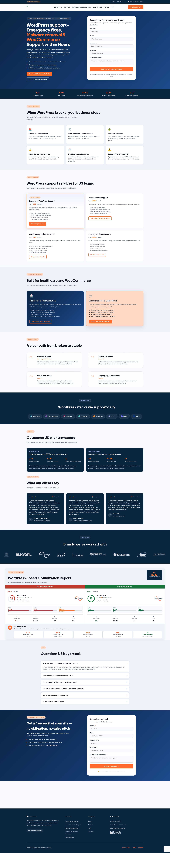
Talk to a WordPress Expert (38, 80)
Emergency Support (72, 821)
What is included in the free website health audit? (60, 663)
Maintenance (70, 837)
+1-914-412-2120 (52, 745)
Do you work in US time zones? (53, 702)
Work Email (93, 747)
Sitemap (140, 848)
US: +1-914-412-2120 (118, 1)
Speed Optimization (72, 828)
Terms (134, 848)
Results (106, 7)
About (90, 821)
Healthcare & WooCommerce (81, 7)
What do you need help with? (98, 754)
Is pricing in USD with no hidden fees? (56, 695)
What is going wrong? (96, 57)
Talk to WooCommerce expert (100, 218)
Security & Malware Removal (72, 833)
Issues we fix (58, 7)
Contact (90, 832)
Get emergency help (37, 224)
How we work (97, 7)
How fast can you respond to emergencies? (58, 676)
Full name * (93, 28)
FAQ (112, 7)
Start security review (97, 255)
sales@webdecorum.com (136, 1)
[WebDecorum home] (33, 7)
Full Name (93, 725)
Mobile (92, 35)
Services (67, 7)
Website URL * (94, 43)
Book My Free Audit (110, 766)
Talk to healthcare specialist (40, 321)
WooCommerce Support (73, 825)
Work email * (93, 50)
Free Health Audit (135, 7)
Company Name (94, 740)
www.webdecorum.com (117, 828)
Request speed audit (38, 257)
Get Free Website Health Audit (39, 74)
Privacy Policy (126, 848)
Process (90, 825)
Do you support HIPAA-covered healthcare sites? (60, 682)
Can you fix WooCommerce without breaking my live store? (63, 689)
